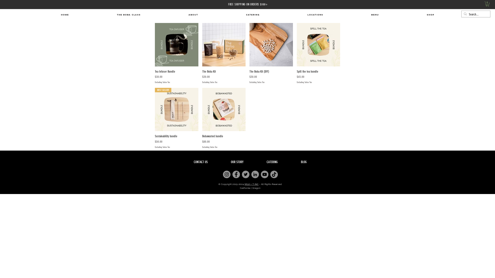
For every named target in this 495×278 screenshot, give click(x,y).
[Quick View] (176, 44)
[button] (487, 4)
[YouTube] (264, 174)
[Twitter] (245, 174)
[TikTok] (274, 174)
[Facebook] (236, 174)
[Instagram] (226, 174)
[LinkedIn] (255, 174)
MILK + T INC (252, 184)
